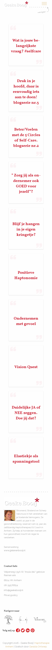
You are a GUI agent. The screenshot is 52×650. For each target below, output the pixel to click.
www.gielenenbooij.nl (14, 550)
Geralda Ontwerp (38, 646)
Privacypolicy (11, 595)
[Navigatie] (43, 7)
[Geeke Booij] (16, 2)
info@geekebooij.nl (13, 590)
